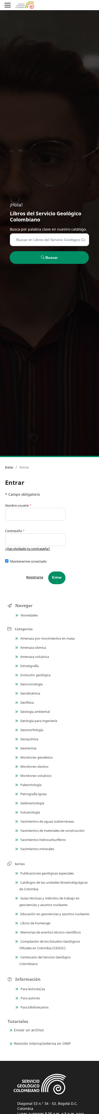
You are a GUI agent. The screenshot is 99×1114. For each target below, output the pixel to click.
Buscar (51, 257)
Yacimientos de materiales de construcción (52, 830)
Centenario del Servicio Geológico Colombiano (45, 960)
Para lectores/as (32, 989)
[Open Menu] (8, 5)
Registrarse (34, 577)
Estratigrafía (29, 666)
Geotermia (28, 748)
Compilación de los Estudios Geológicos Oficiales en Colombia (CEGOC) (49, 944)
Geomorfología (31, 730)
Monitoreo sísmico (34, 766)
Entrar (57, 577)
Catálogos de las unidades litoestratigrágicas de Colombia (53, 885)
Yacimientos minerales (37, 849)
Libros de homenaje (35, 923)
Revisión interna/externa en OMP (42, 1043)
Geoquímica (29, 739)
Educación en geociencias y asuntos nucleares (54, 914)
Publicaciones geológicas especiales (47, 873)
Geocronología (31, 684)
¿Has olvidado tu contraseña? (27, 548)
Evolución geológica (35, 675)
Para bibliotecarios (34, 1007)
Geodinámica (30, 693)
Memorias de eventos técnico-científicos (50, 932)
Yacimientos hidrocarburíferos (43, 839)
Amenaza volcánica (34, 656)
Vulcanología (30, 812)
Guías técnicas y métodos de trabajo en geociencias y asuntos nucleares (49, 901)
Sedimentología (32, 803)
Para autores (30, 998)
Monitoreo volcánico (36, 775)
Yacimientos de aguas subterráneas (47, 821)
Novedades (29, 615)
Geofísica (27, 702)
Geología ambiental (35, 711)
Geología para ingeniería (38, 720)
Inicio (9, 467)
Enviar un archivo (29, 1030)
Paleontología (30, 784)
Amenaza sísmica (33, 647)
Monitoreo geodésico (36, 757)
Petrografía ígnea (33, 794)
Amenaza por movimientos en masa (47, 638)
